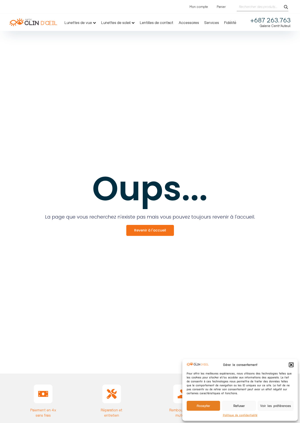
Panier (221, 7)
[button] (291, 365)
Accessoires (189, 23)
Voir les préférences (275, 406)
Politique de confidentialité (240, 415)
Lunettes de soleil (116, 23)
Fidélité (230, 23)
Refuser (239, 406)
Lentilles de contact (156, 23)
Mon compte (199, 7)
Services (211, 23)
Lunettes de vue (78, 23)
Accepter (203, 406)
